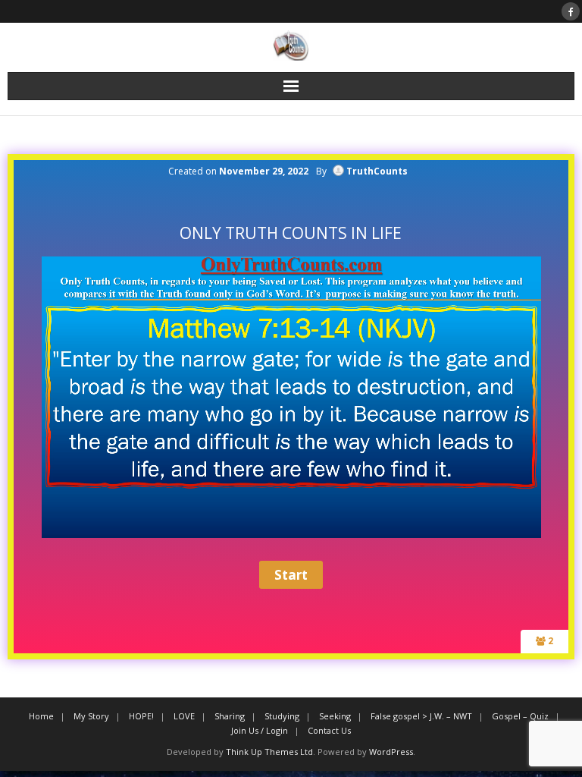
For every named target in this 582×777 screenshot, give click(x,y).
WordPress (391, 751)
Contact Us (329, 730)
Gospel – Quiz (520, 716)
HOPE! (141, 716)
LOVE (184, 716)
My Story (91, 716)
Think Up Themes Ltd (269, 751)
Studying (281, 716)
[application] (291, 397)
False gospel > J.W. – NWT (421, 716)
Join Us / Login (259, 730)
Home (41, 716)
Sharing (229, 716)
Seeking (335, 716)
